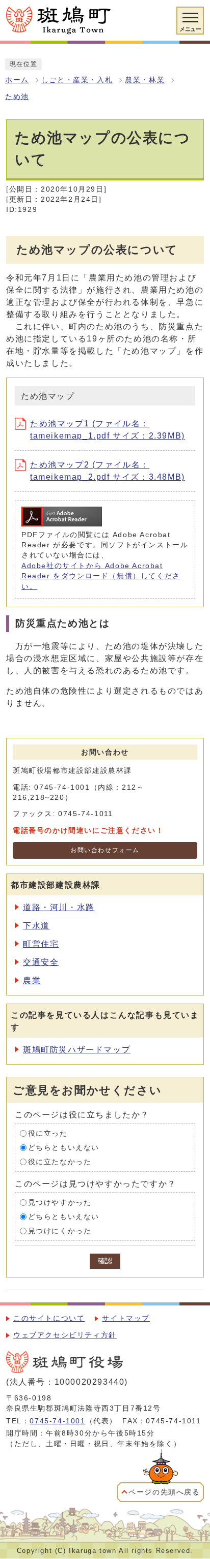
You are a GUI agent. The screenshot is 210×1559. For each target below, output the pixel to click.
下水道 (36, 925)
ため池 (17, 97)
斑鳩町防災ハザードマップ (76, 1049)
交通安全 (41, 962)
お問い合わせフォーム (105, 850)
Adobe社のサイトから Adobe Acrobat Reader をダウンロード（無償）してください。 (100, 576)
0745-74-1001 (57, 1421)
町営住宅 (41, 944)
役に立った (48, 1133)
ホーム (17, 80)
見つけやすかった (60, 1202)
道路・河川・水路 (59, 907)
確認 (105, 1261)
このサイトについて (49, 1318)
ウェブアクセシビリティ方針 (65, 1335)
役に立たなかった (60, 1162)
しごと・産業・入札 (77, 80)
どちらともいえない (63, 1147)
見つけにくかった (60, 1231)
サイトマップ (126, 1318)
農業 (32, 980)
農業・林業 (145, 80)
